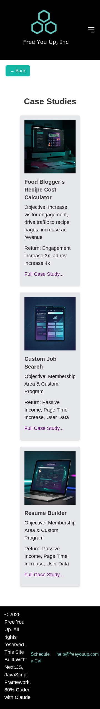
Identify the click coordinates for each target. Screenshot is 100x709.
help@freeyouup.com (77, 654)
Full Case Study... (44, 274)
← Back (18, 70)
